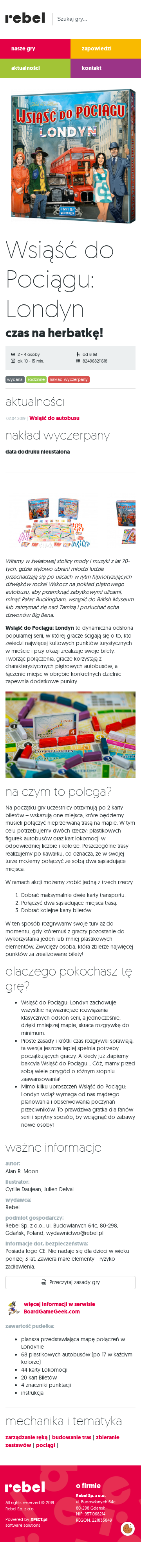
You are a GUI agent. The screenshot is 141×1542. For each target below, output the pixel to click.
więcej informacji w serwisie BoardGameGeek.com (59, 1308)
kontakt (91, 68)
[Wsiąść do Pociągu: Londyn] (70, 157)
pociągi (45, 1445)
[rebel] (28, 1490)
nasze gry (23, 48)
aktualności (25, 68)
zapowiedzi (97, 48)
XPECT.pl (39, 1519)
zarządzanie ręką (26, 1437)
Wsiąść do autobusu (54, 418)
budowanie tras (71, 1437)
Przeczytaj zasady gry (74, 1282)
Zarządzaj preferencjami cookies (127, 1527)
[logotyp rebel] (28, 16)
